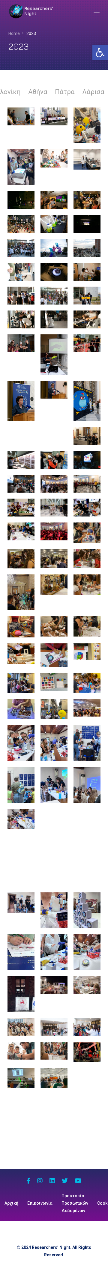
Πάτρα (65, 92)
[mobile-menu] (92, 11)
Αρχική (11, 1203)
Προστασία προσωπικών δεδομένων (75, 1203)
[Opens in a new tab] (28, 1181)
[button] (100, 52)
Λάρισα (93, 92)
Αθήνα (37, 92)
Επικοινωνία (39, 1203)
